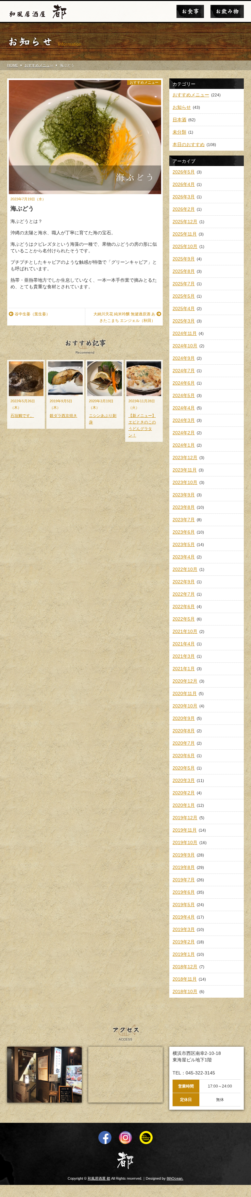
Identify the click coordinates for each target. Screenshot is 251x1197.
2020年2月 (184, 792)
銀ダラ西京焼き (63, 415)
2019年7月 (184, 879)
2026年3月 (184, 196)
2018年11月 (185, 979)
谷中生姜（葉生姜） (32, 314)
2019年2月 (184, 941)
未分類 (179, 132)
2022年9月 (184, 581)
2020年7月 (184, 743)
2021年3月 (184, 656)
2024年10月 (185, 345)
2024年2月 (184, 432)
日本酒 (179, 119)
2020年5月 (184, 768)
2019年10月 (185, 842)
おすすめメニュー (144, 82)
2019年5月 (184, 904)
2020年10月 (185, 705)
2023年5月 (184, 544)
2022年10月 (185, 569)
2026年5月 (184, 172)
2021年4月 (184, 643)
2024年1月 (184, 445)
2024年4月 (184, 407)
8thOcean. (175, 1178)
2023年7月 (184, 519)
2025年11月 (185, 234)
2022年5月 (184, 619)
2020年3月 (184, 780)
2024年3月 (184, 420)
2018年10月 (185, 991)
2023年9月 (184, 494)
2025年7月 (184, 283)
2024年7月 (184, 370)
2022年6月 (184, 606)
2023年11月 (185, 470)
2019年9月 (184, 854)
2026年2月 (184, 209)
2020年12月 (185, 681)
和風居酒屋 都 (99, 1178)
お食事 (190, 11)
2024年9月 (184, 358)
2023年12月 (185, 457)
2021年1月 (184, 668)
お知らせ (182, 107)
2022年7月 (184, 594)
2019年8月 (184, 867)
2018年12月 (185, 966)
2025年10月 (185, 246)
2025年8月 (184, 271)
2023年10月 (185, 482)
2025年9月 (184, 258)
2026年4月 (184, 184)
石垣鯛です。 (22, 415)
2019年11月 (185, 830)
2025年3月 (184, 321)
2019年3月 (184, 929)
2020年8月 (184, 730)
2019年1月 (184, 954)
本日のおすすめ (189, 144)
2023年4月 (184, 556)
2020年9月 (184, 718)
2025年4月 (184, 308)
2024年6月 (184, 383)
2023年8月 (184, 507)
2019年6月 (184, 892)
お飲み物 (227, 11)
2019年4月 (184, 917)
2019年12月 (185, 817)
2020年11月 (185, 693)
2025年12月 (185, 221)
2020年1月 (184, 805)
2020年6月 (184, 755)
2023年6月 (184, 532)
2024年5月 (184, 395)
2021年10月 (185, 631)
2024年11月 (185, 333)
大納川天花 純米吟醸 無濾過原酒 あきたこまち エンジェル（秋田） (124, 317)
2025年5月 (184, 296)
